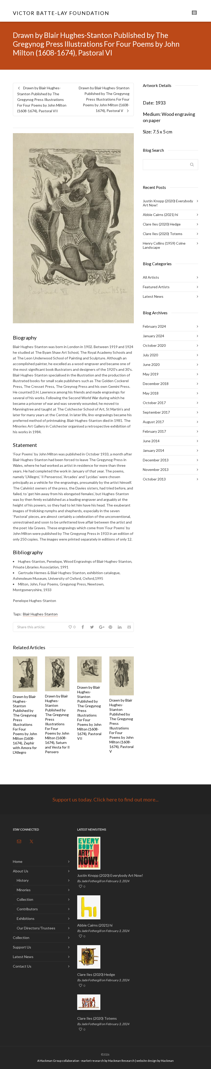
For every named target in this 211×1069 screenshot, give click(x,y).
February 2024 (154, 326)
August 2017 (153, 422)
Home (17, 861)
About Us (20, 871)
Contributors (27, 909)
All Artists (151, 277)
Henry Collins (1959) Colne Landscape (164, 245)
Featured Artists (156, 287)
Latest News (153, 296)
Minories (24, 890)
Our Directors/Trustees (36, 928)
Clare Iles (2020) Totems (162, 233)
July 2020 (150, 355)
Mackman (167, 1060)
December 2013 (156, 460)
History (23, 880)
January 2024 (153, 336)
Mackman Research (121, 1060)
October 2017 (154, 402)
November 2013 (156, 469)
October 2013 (154, 479)
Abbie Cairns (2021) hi (160, 214)
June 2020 (151, 364)
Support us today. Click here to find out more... (105, 799)
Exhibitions (25, 918)
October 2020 (154, 345)
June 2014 (151, 441)
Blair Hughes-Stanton (40, 614)
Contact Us (22, 966)
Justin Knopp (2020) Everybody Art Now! (168, 203)
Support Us (22, 947)
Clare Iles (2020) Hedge (162, 224)
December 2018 (156, 383)
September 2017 (156, 412)
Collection (25, 899)
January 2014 (153, 450)
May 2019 (151, 374)
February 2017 (154, 431)
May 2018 (151, 393)
